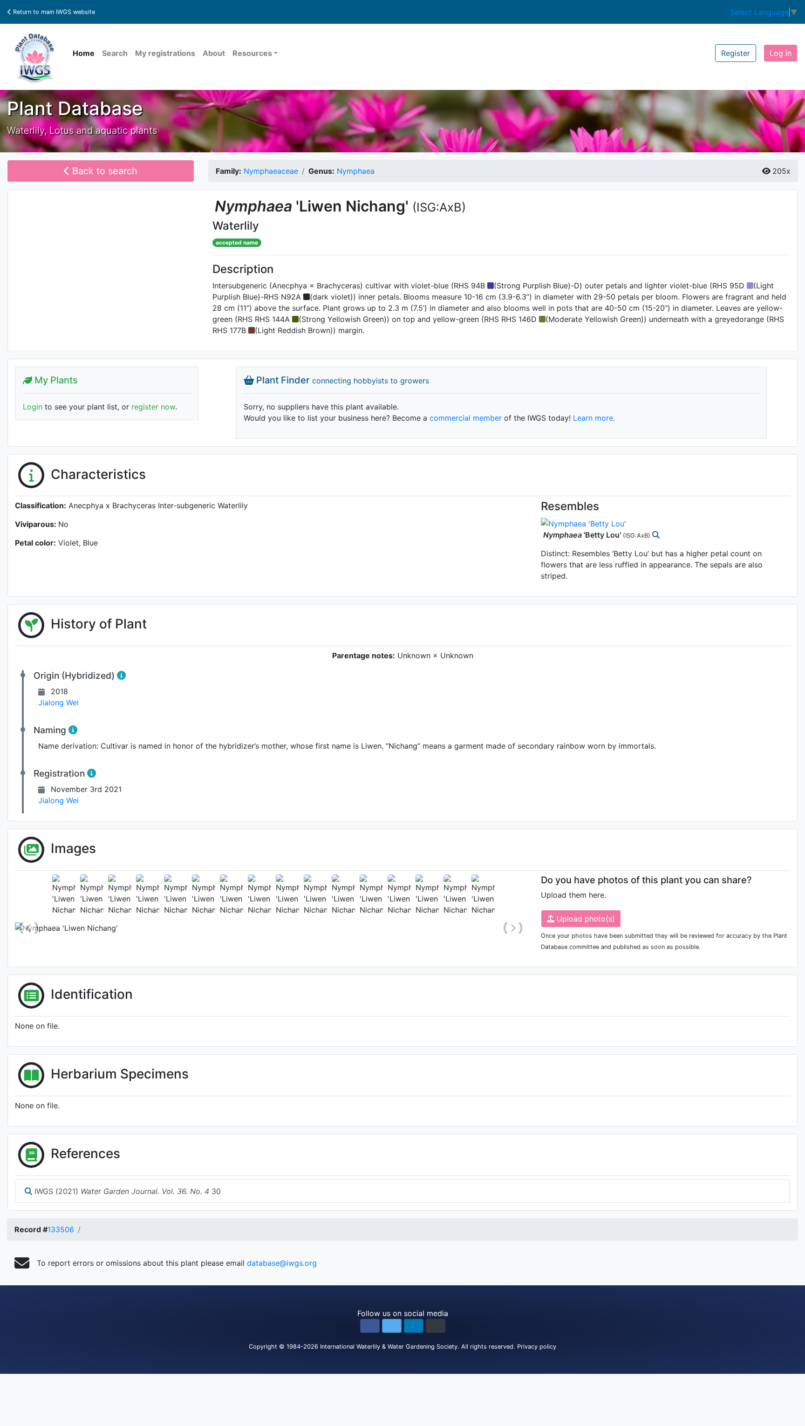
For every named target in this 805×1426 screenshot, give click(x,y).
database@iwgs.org (282, 1263)
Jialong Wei (58, 702)
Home (84, 53)
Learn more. (594, 418)
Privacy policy (536, 1346)
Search (115, 53)
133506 (61, 1229)
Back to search (103, 171)
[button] (370, 1326)
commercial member (466, 418)
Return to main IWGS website (53, 11)
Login (32, 406)
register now (153, 406)
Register (735, 53)
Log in (780, 53)
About (214, 53)
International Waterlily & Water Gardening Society (388, 1346)
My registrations (165, 53)
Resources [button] (252, 53)
